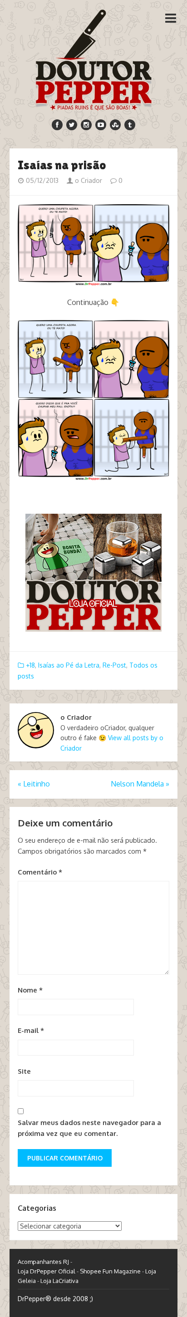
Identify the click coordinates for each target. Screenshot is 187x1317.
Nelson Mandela (140, 783)
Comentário (40, 872)
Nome (30, 990)
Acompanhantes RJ (43, 1261)
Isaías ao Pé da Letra (68, 665)
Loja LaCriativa (59, 1280)
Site (24, 1071)
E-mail (31, 1030)
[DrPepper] (93, 58)
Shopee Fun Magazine (110, 1271)
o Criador (87, 180)
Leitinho (34, 783)
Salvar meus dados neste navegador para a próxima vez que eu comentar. (89, 1128)
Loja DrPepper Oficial (46, 1271)
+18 (30, 665)
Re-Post (114, 665)
